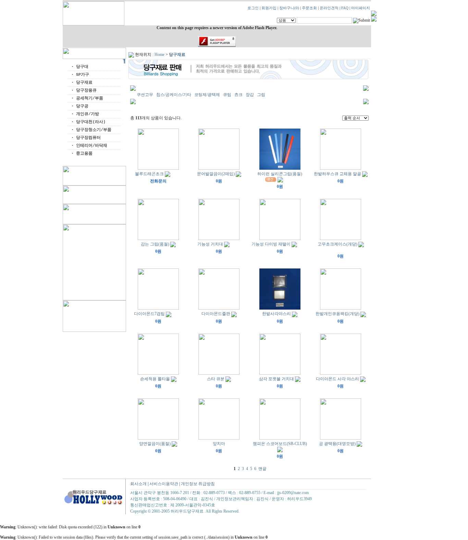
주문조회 (309, 8)
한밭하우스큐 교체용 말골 (337, 173)
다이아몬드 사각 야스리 (337, 378)
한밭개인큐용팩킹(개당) (337, 313)
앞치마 (219, 443)
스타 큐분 (215, 378)
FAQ (344, 8)
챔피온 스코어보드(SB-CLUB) (280, 443)
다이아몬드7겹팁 (149, 313)
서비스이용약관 (163, 483)
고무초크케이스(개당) (337, 244)
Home (159, 54)
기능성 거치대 (210, 244)
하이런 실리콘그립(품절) (279, 173)
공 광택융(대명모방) (337, 443)
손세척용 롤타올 (155, 378)
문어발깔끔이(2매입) (216, 173)
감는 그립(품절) (155, 244)
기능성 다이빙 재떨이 (271, 244)
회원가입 (268, 8)
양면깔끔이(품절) (155, 443)
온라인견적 (329, 8)
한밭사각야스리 (276, 313)
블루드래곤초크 (149, 173)
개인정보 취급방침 (198, 483)
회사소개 (138, 483)
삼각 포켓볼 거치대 (276, 378)
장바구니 (289, 8)
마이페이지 (360, 8)
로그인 (253, 8)
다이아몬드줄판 (215, 313)
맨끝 (262, 468)
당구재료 (177, 54)
